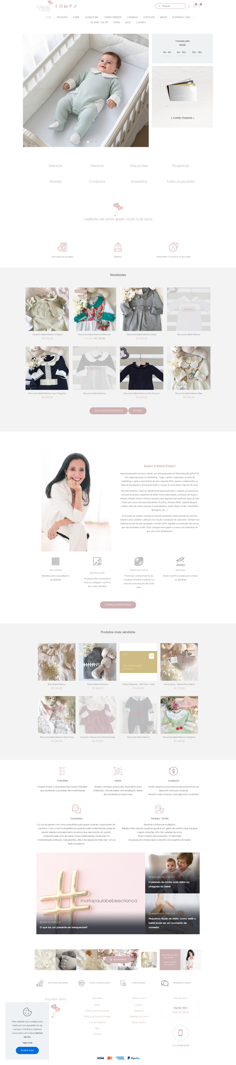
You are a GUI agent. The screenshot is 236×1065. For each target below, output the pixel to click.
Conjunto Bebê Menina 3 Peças (47, 335)
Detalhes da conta (139, 1017)
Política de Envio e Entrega (97, 1017)
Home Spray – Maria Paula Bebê (179, 684)
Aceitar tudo (27, 1050)
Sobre (97, 1005)
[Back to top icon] (223, 1059)
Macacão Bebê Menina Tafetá (141, 335)
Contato (97, 1034)
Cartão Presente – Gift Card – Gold (138, 684)
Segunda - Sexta (180, 1008)
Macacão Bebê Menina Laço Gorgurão (47, 393)
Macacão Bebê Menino (138, 737)
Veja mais (27, 1043)
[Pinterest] (70, 6)
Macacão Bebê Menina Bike (188, 393)
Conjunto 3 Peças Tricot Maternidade (97, 737)
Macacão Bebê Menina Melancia (94, 335)
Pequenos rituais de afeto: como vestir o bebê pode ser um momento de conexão (172, 923)
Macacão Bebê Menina (188, 335)
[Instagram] (61, 6)
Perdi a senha (139, 1023)
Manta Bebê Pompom (97, 684)
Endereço (139, 1011)
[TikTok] (75, 6)
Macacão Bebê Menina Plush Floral (56, 737)
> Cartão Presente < (182, 118)
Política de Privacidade (97, 1011)
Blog (97, 1028)
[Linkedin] (65, 6)
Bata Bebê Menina (57, 684)
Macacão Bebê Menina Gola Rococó (142, 393)
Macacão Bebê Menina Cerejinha (179, 737)
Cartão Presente (97, 1023)
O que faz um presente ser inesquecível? (63, 927)
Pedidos (139, 1005)
